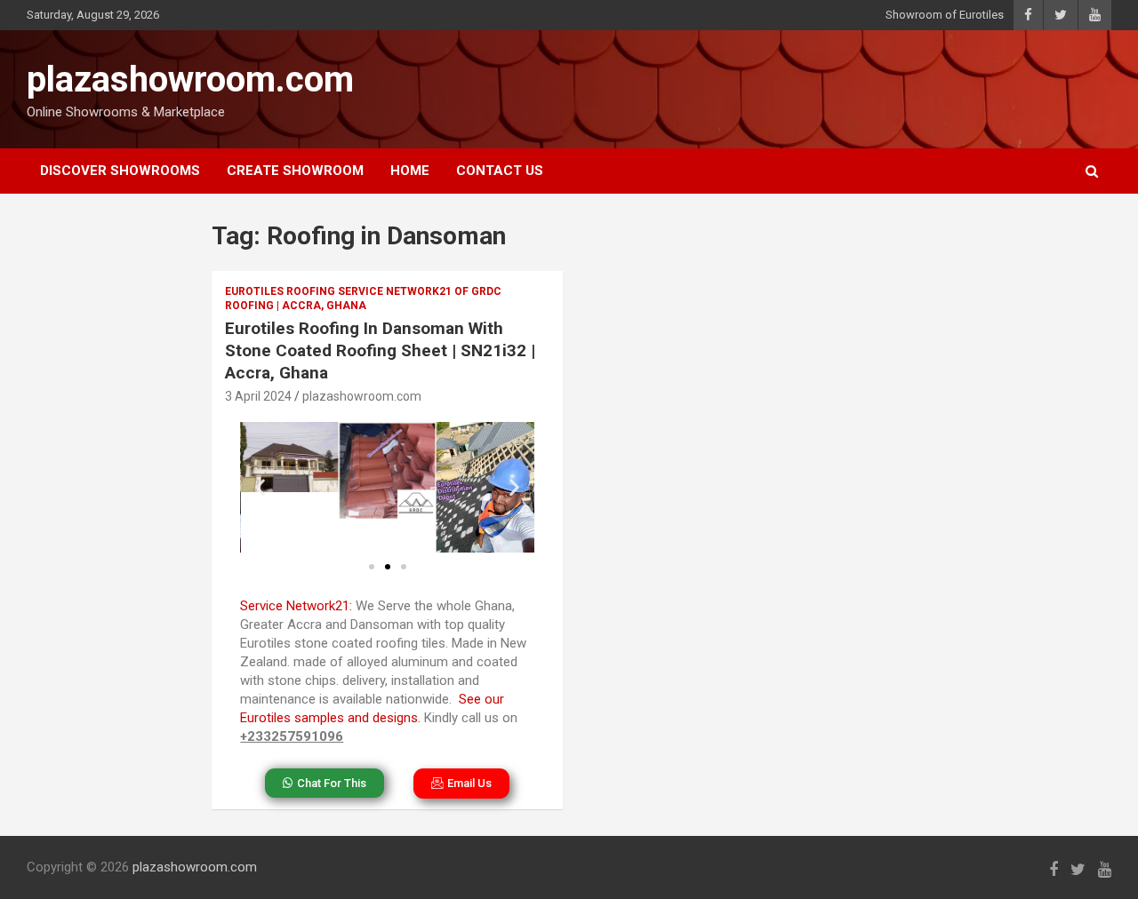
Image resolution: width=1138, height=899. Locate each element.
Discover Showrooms (120, 171)
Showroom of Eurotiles (945, 14)
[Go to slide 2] (387, 566)
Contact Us (499, 171)
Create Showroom (295, 171)
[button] (260, 487)
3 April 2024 (258, 396)
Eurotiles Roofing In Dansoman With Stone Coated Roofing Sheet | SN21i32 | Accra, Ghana (380, 350)
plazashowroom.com (190, 79)
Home (409, 171)
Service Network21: (296, 606)
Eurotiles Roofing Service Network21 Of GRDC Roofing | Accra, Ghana (363, 299)
